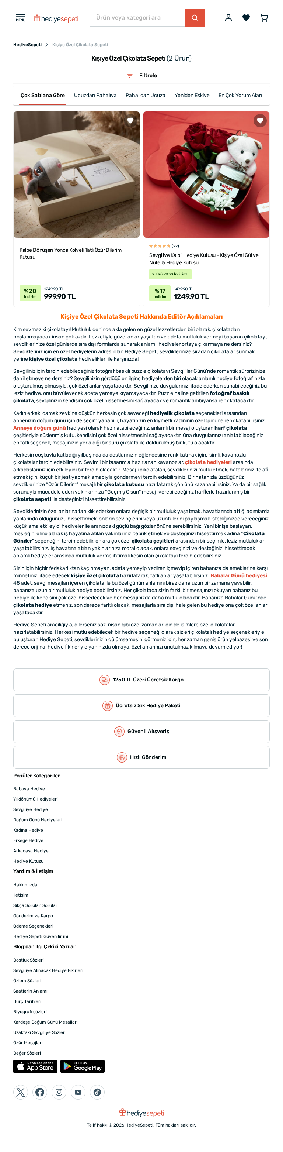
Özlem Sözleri (27, 980)
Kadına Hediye (28, 830)
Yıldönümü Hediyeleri (35, 799)
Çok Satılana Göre (43, 95)
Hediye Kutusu (28, 861)
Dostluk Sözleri (28, 960)
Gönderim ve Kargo (33, 915)
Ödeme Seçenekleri (33, 926)
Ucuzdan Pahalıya (95, 95)
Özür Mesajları (28, 1042)
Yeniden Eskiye (192, 95)
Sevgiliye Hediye (30, 809)
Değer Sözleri (27, 1053)
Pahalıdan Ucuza (145, 95)
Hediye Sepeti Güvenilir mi (40, 936)
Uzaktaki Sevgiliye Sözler (39, 1032)
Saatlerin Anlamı (30, 991)
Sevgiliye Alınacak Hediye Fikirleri (48, 970)
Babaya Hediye (29, 788)
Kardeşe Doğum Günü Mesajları (45, 1022)
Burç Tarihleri (27, 1001)
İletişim (20, 895)
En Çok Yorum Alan (240, 95)
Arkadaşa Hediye (31, 850)
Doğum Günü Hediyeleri (37, 819)
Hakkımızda (25, 884)
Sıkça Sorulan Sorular (35, 905)
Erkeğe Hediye (28, 840)
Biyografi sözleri (30, 1011)
